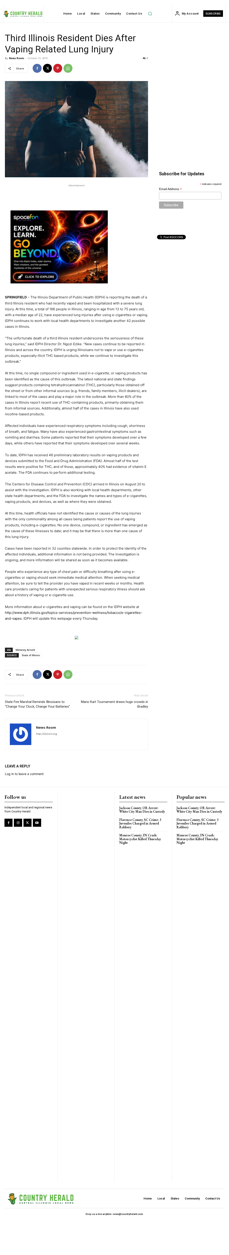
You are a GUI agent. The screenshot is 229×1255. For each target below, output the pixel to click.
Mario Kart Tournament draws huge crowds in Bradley (114, 704)
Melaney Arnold (25, 649)
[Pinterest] (57, 68)
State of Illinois (31, 655)
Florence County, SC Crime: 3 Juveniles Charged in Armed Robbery (140, 823)
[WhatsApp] (68, 68)
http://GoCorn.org (46, 733)
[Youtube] (37, 823)
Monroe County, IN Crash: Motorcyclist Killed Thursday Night (140, 839)
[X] (47, 68)
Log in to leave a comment (24, 774)
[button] (150, 13)
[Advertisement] (76, 194)
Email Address (170, 189)
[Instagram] (18, 823)
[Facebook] (37, 68)
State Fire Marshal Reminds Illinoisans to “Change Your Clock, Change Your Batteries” (37, 704)
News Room (16, 58)
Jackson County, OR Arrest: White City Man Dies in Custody (142, 810)
